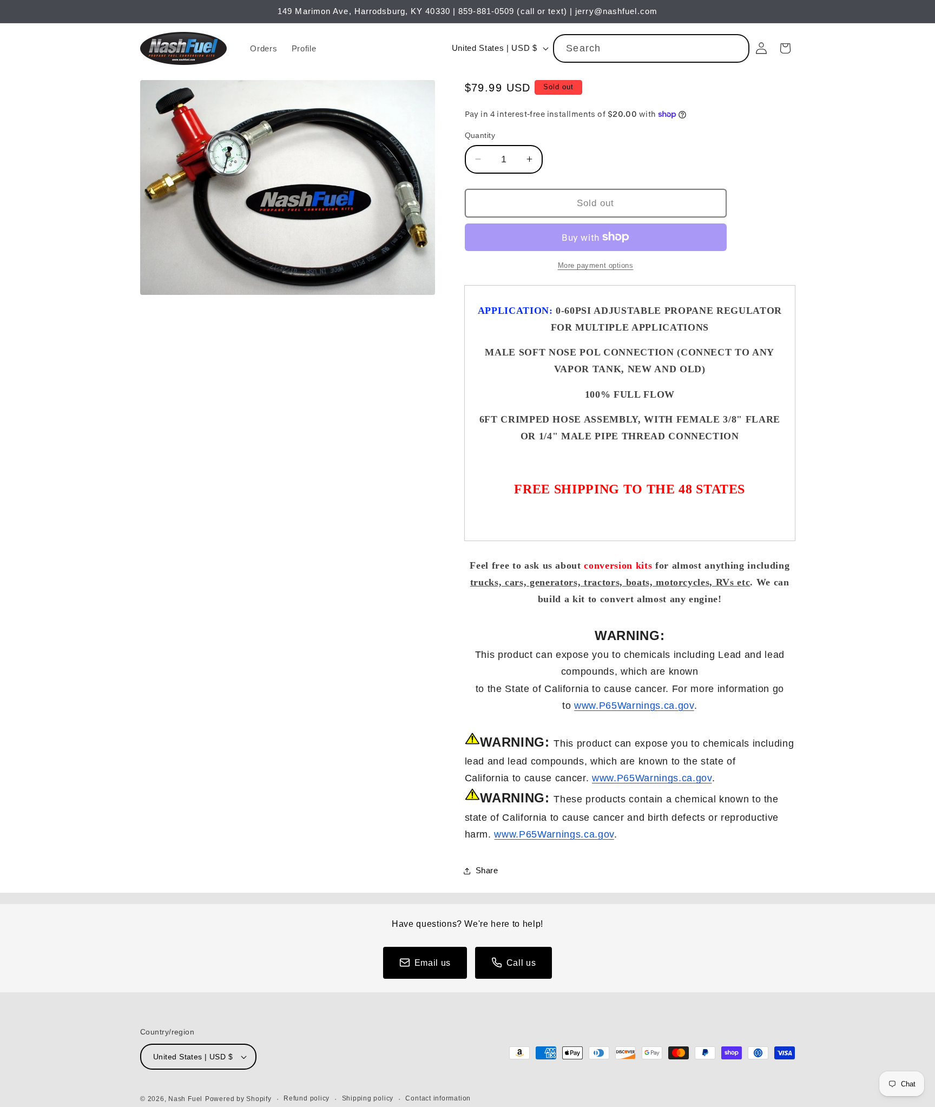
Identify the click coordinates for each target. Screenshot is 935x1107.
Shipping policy (368, 1098)
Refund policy (307, 1098)
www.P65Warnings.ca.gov (634, 705)
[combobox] (651, 48)
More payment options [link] (596, 265)
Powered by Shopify (238, 1099)
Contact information (438, 1098)
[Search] (735, 48)
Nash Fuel (185, 1099)
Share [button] (487, 870)
